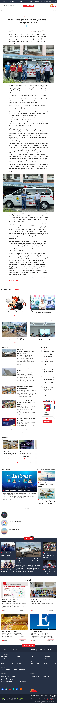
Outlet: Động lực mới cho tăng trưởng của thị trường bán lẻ (10, 453)
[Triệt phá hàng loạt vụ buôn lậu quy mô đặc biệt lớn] (7, 564)
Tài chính (16, 10)
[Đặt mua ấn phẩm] (53, 5)
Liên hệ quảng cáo (43, 680)
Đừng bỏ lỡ (5, 437)
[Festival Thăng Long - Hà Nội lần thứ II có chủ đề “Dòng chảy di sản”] (49, 564)
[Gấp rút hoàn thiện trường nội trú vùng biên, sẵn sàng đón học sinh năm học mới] (49, 546)
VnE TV (21, 1)
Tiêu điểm (6, 10)
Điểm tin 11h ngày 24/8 (15, 521)
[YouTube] (50, 1)
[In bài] (10, 31)
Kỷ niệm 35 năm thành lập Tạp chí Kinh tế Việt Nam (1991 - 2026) (42, 600)
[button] (18, 462)
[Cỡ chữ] (12, 31)
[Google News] (55, 1)
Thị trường (35, 10)
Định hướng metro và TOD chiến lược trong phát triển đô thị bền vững (13, 600)
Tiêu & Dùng (12, 1)
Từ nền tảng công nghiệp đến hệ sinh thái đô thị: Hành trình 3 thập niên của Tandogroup (46, 501)
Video (45, 349)
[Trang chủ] (1, 10)
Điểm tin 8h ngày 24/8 (14, 529)
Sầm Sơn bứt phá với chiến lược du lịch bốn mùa (26, 370)
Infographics (47, 469)
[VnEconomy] (28, 45)
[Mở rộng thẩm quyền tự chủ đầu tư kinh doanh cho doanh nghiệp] (7, 546)
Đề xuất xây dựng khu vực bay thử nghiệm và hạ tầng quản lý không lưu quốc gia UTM (26, 351)
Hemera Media (20, 698)
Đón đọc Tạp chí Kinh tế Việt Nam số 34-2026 (26, 419)
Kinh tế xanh (29, 10)
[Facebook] (42, 1)
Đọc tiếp (5, 347)
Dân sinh (31, 320)
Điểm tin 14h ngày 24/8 (15, 513)
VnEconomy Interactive (37, 631)
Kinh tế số (22, 10)
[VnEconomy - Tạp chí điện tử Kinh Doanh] (28, 645)
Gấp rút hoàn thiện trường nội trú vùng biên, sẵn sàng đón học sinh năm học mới (49, 555)
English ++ (36, 1)
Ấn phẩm (48, 396)
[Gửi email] (43, 31)
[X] (44, 1)
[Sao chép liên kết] (45, 31)
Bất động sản (51, 10)
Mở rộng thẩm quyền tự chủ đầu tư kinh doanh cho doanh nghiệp (7, 554)
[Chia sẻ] (47, 31)
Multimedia (6, 469)
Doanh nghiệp (43, 10)
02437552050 (34, 678)
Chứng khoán (4, 1)
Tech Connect (28, 1)
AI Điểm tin (28, 509)
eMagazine (53, 469)
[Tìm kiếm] (5, 6)
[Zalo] (47, 1)
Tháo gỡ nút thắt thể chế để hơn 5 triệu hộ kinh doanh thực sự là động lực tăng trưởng (26, 402)
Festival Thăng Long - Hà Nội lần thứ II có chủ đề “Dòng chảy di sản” (49, 571)
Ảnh (2, 669)
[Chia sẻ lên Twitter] (41, 31)
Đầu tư (11, 10)
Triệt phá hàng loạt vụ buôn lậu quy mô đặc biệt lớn (7, 571)
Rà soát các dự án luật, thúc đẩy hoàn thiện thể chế (25, 387)
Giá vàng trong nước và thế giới (10, 631)
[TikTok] (53, 1)
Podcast (42, 469)
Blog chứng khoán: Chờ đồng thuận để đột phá (14, 311)
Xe (17, 1)
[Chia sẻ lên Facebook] (38, 31)
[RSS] (20, 689)
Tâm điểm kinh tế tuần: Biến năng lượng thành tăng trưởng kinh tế (46, 484)
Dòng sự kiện (28, 580)
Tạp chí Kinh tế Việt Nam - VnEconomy (48, 699)
